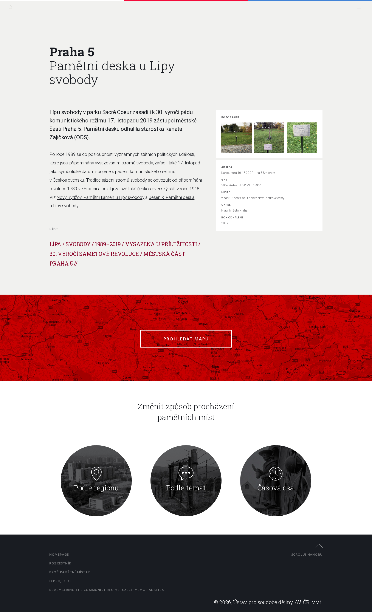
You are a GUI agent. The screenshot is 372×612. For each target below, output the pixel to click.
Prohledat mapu (186, 339)
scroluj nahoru (307, 554)
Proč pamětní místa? (69, 572)
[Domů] (11, 8)
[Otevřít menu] (360, 8)
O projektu (60, 581)
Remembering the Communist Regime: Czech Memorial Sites (106, 589)
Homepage (59, 554)
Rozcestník (60, 563)
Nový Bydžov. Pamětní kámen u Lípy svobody (100, 197)
